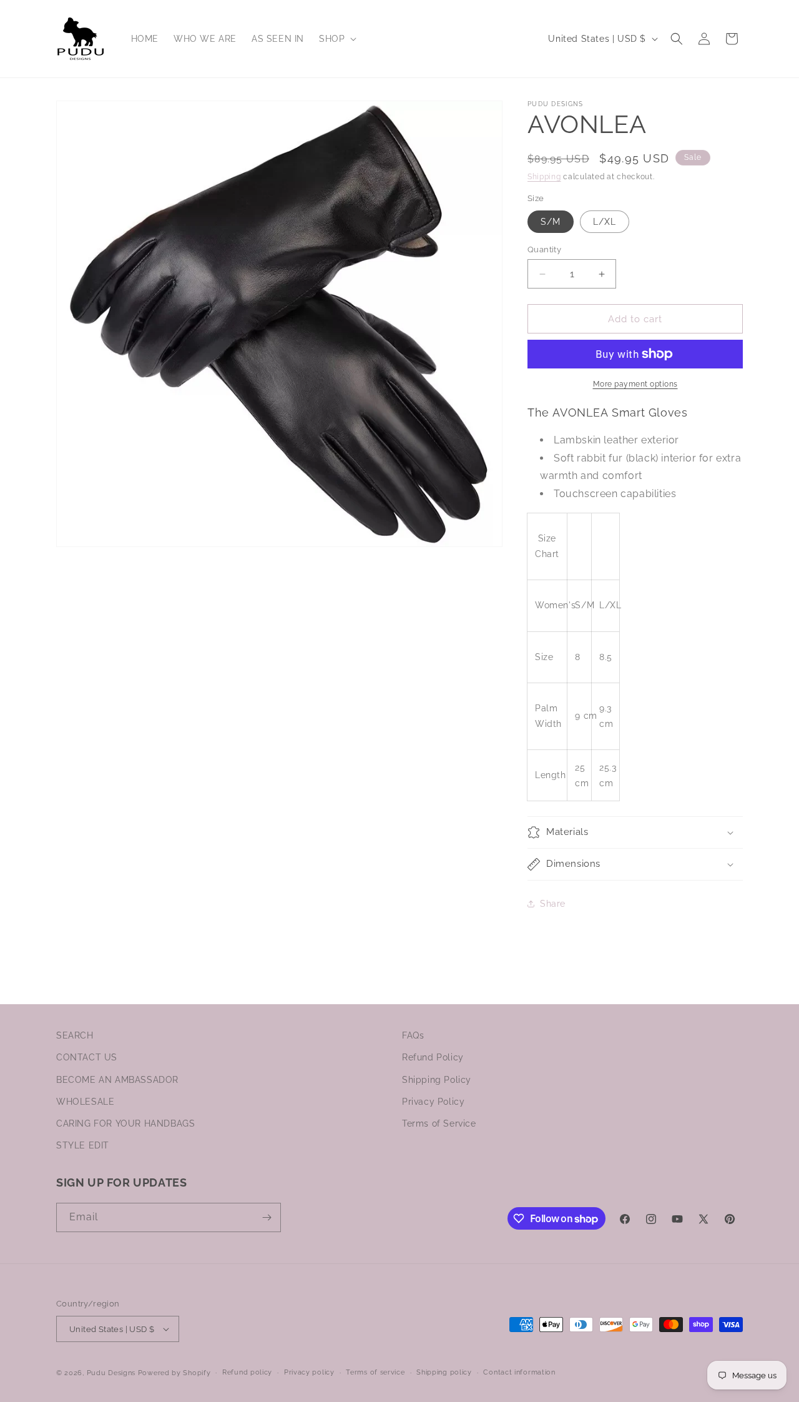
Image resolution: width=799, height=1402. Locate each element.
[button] (336, 39)
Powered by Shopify (174, 1373)
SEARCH (75, 1035)
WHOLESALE (85, 1102)
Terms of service (375, 1372)
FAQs (413, 1035)
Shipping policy (444, 1372)
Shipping (544, 176)
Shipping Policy (436, 1080)
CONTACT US (86, 1057)
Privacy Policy (433, 1102)
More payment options (635, 384)
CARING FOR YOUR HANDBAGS (125, 1123)
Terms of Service (439, 1123)
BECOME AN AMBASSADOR (117, 1080)
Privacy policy (309, 1372)
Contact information (519, 1372)
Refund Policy (433, 1057)
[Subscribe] (266, 1217)
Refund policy (247, 1372)
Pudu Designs (111, 1373)
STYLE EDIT (82, 1145)
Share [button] (553, 904)
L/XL (604, 222)
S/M (551, 222)
